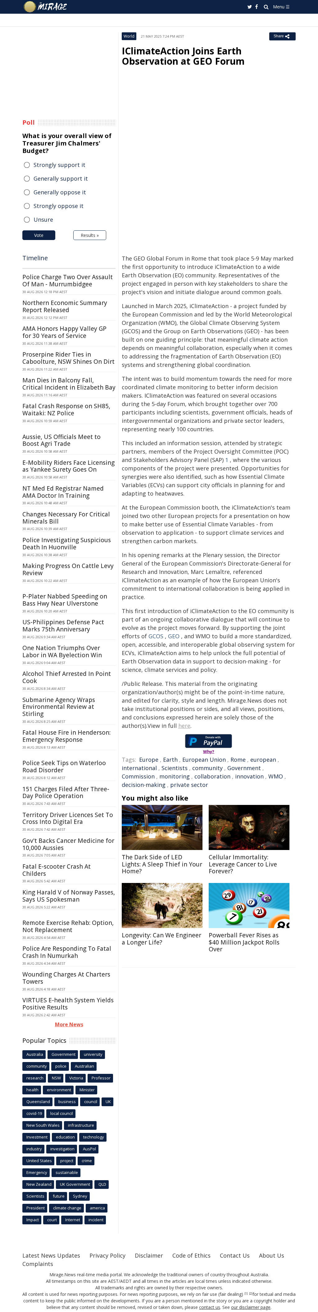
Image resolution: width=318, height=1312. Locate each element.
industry (34, 1149)
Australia (34, 1054)
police (60, 1066)
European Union (204, 759)
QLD (102, 1184)
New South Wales (43, 1125)
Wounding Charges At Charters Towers (66, 978)
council (90, 1101)
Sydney (80, 1196)
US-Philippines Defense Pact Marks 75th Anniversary (63, 625)
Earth (170, 759)
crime (87, 1160)
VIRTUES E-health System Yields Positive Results (68, 1003)
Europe (148, 759)
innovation (249, 776)
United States (39, 1160)
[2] (250, 1294)
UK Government (75, 1184)
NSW (56, 1078)
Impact (32, 1219)
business (67, 1101)
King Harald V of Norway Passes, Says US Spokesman (68, 895)
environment (59, 1090)
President (35, 1208)
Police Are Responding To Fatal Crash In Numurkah (66, 952)
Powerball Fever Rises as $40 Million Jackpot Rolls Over (244, 942)
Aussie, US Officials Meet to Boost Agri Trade (61, 440)
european (263, 759)
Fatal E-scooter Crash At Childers (56, 870)
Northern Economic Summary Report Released (64, 306)
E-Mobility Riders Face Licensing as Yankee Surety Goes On (68, 466)
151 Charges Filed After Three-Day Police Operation (65, 792)
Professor (101, 1078)
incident (96, 1219)
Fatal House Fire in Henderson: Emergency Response (66, 736)
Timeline (35, 258)
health (32, 1090)
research (34, 1078)
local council (61, 1113)
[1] (246, 1294)
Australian (84, 1066)
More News (69, 1024)
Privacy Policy (107, 1255)
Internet (72, 1219)
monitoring (174, 776)
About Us (271, 1255)
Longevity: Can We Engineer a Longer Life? (161, 938)
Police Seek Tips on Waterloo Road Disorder (64, 766)
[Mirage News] (48, 7)
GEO (173, 636)
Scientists (174, 768)
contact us (209, 1307)
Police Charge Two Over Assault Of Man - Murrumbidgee (67, 280)
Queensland (38, 1101)
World (129, 36)
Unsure (43, 219)
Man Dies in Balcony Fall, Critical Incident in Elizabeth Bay (69, 383)
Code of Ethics (191, 1255)
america (97, 1208)
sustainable (67, 1172)
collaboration (212, 776)
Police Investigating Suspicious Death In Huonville (66, 543)
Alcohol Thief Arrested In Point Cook (66, 677)
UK (108, 1101)
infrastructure (81, 1125)
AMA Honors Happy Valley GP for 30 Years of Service (64, 332)
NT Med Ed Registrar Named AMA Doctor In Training (63, 492)
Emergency (36, 1172)
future (59, 1196)
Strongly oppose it (59, 206)
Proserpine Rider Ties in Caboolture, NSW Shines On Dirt (68, 358)
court (52, 1219)
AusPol (89, 1149)
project (66, 1160)
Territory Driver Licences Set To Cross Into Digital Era (67, 818)
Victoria (76, 1078)
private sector (189, 784)
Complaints (37, 1264)
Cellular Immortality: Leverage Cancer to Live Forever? (243, 864)
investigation (62, 1149)
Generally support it (61, 178)
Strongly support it (59, 165)
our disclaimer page (250, 1307)
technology (93, 1137)
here (184, 725)
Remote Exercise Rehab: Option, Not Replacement (68, 926)
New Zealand (39, 1184)
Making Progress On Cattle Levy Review (68, 569)
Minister (87, 1090)
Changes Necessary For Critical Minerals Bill (66, 517)
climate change (67, 1208)
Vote (38, 235)
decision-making (144, 784)
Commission (138, 776)
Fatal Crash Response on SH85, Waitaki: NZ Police (66, 409)
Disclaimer (149, 1255)
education (65, 1137)
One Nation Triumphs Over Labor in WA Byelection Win (62, 651)
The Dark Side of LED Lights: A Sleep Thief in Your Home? (162, 864)
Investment (37, 1137)
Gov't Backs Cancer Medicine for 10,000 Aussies (68, 844)
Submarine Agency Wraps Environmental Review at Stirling (58, 707)
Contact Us (235, 1255)
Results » (90, 235)
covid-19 (34, 1113)
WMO (275, 776)
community (207, 768)
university (93, 1054)
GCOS (155, 636)
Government (244, 768)
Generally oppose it (60, 192)
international (139, 768)
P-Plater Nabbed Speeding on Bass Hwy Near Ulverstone (64, 599)
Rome (238, 759)
